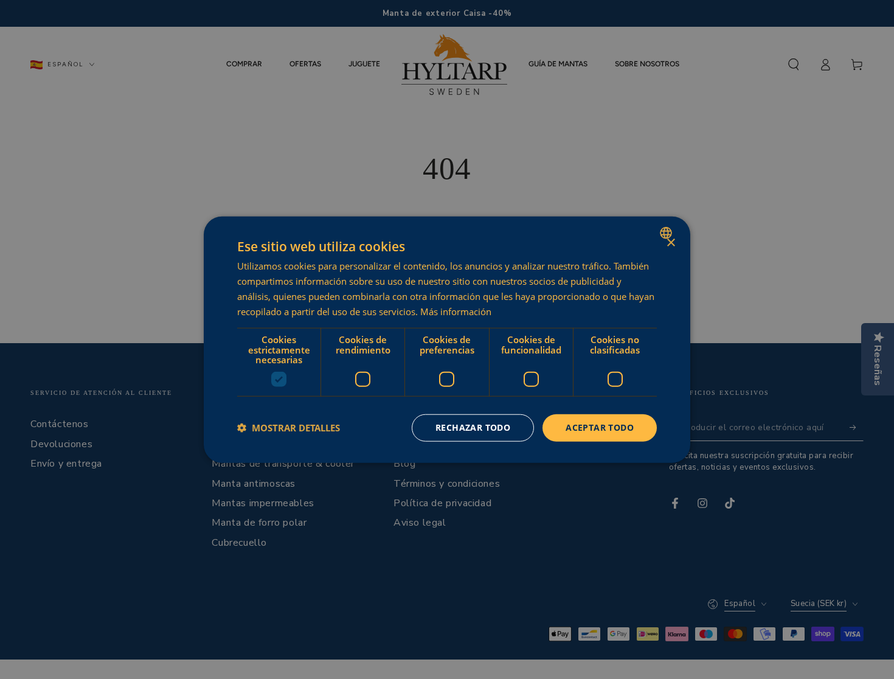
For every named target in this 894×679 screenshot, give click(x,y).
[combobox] (667, 233)
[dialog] (447, 340)
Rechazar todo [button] (472, 427)
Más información (455, 311)
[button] (288, 427)
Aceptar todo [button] (600, 427)
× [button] (670, 243)
